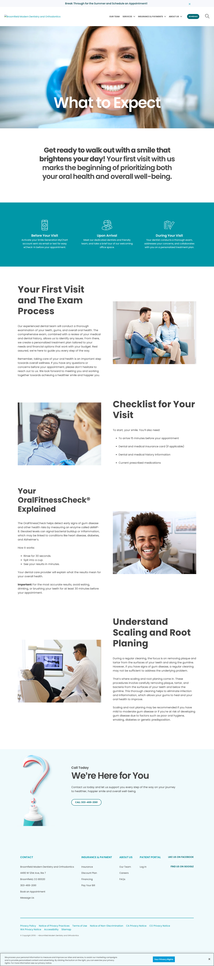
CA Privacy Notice (136, 925)
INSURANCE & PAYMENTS (150, 16)
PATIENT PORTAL (150, 857)
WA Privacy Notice (30, 929)
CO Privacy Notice (159, 925)
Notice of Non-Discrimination (106, 925)
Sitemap (66, 929)
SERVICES (127, 16)
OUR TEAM (114, 16)
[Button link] (207, 16)
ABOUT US (174, 16)
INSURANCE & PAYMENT (96, 857)
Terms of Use (79, 925)
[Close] (209, 959)
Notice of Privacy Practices (54, 925)
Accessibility (51, 929)
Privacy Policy (28, 925)
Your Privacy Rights (163, 959)
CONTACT (26, 857)
